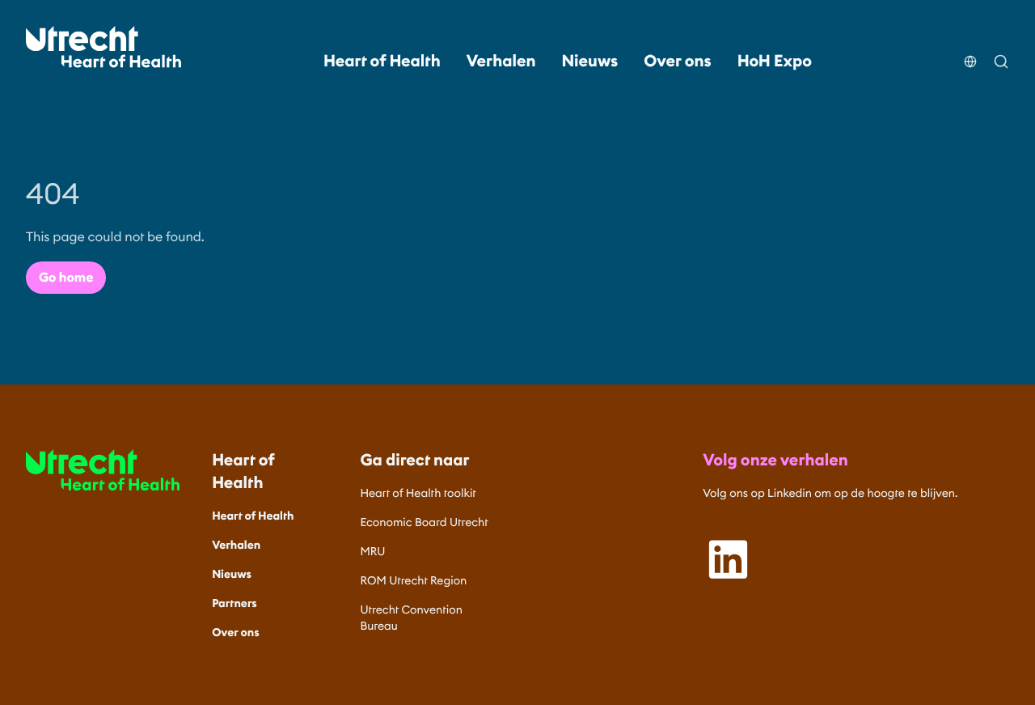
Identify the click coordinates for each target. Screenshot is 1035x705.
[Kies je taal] (970, 52)
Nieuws (590, 61)
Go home (66, 278)
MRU (373, 551)
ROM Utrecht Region (414, 580)
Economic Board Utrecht (424, 522)
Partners (234, 603)
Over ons (677, 61)
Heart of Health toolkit (418, 493)
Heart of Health (382, 61)
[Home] (103, 47)
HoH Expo (774, 61)
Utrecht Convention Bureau (412, 617)
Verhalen (501, 61)
